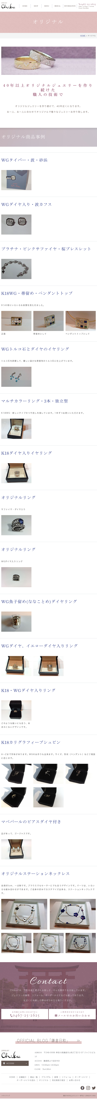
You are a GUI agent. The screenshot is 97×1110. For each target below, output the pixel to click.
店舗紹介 (23, 1077)
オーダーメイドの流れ (26, 1080)
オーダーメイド (81, 1077)
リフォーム (66, 1077)
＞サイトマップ (5, 1095)
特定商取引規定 (58, 1080)
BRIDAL (58, 6)
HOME (24, 6)
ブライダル (46, 1077)
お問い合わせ (74, 1080)
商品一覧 (34, 1077)
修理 (56, 1077)
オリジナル (43, 1080)
